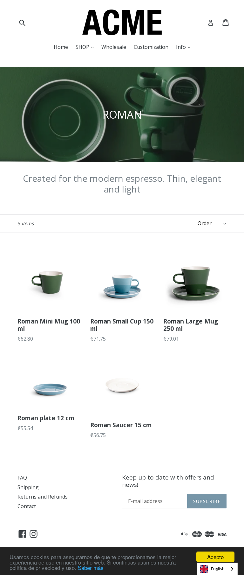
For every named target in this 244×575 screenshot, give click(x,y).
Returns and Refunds (42, 496)
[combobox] (217, 569)
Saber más (91, 568)
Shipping (28, 487)
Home (61, 46)
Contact (26, 506)
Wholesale (113, 46)
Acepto (215, 557)
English (218, 569)
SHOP (86, 46)
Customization (151, 46)
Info (184, 46)
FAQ (22, 477)
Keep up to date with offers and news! (168, 481)
